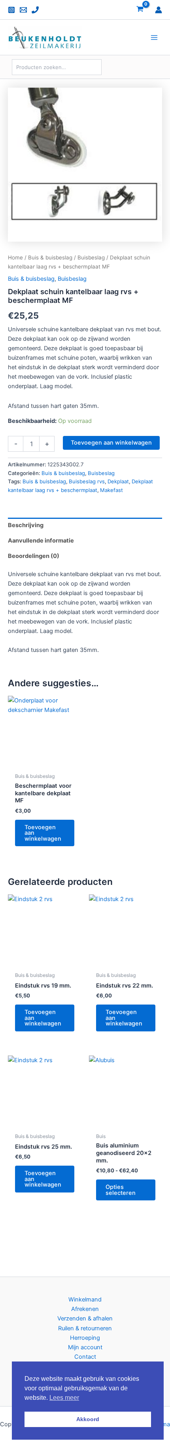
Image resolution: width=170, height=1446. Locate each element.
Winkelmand (85, 1299)
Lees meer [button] (64, 1397)
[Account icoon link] (158, 9)
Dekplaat (118, 481)
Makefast (111, 490)
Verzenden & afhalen (85, 1318)
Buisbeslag (91, 257)
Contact (85, 1356)
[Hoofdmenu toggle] (154, 37)
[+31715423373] (35, 9)
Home (15, 257)
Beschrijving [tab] (25, 525)
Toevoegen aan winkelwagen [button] (43, 833)
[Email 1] (23, 9)
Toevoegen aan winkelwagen (111, 442)
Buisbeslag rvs (87, 481)
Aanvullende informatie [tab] (41, 540)
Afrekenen (85, 1309)
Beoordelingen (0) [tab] (33, 556)
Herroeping (85, 1337)
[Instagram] (11, 9)
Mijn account (85, 1347)
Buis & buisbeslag (50, 257)
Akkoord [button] (87, 1419)
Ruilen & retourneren (85, 1328)
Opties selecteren (121, 1189)
